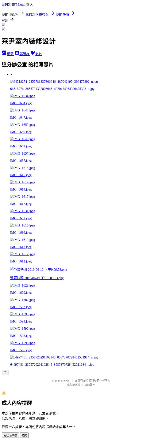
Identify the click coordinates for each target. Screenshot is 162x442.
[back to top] (5, 372)
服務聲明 (89, 384)
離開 (24, 435)
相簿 (10, 54)
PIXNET (66, 380)
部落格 (24, 54)
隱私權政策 (73, 384)
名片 (38, 54)
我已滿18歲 (10, 435)
